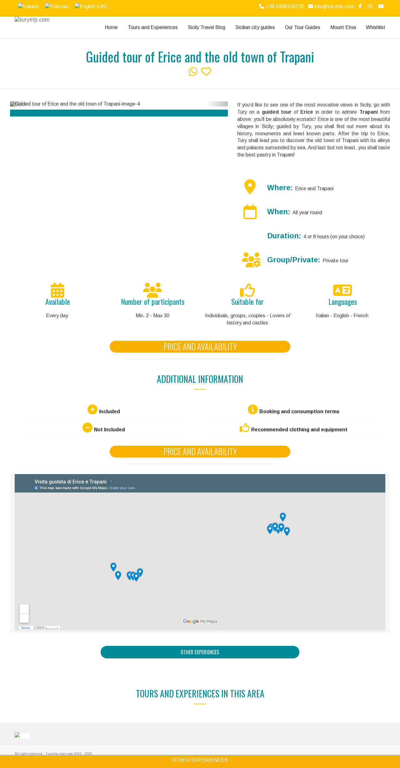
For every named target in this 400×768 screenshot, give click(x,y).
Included (109, 411)
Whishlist (375, 27)
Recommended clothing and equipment (299, 429)
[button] (21, 104)
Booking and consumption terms (299, 411)
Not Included (109, 429)
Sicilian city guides (255, 27)
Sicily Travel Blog (206, 27)
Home (111, 27)
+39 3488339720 (285, 6)
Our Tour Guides (302, 27)
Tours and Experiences (153, 27)
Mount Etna (343, 27)
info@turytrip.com (334, 6)
